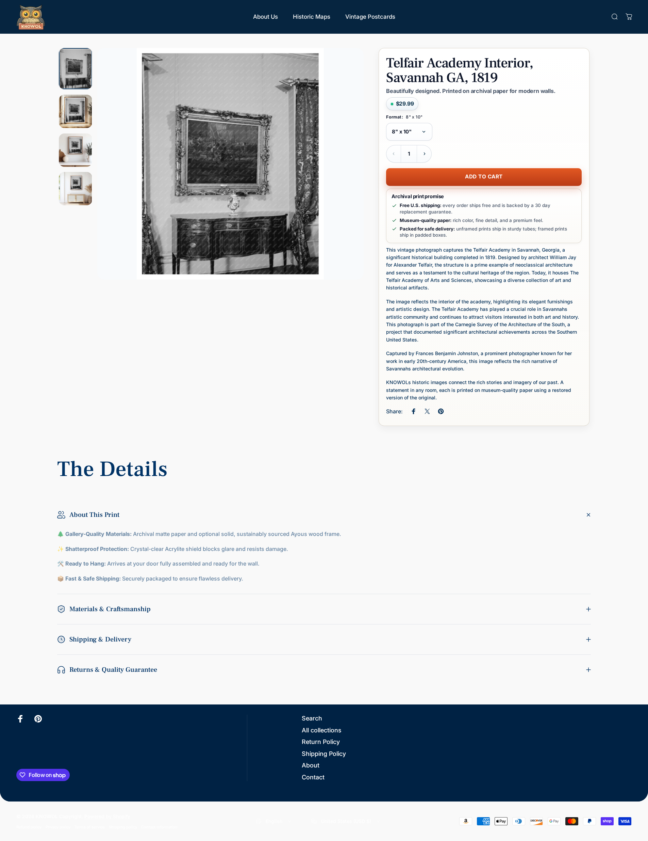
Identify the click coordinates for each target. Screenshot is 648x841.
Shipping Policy (324, 753)
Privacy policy (58, 827)
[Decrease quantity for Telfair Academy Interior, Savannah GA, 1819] (393, 153)
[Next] (345, 180)
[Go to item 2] (75, 111)
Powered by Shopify (107, 816)
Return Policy (321, 741)
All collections (322, 730)
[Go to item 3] (75, 150)
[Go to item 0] (75, 68)
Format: (404, 117)
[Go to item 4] (75, 188)
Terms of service (89, 827)
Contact (313, 777)
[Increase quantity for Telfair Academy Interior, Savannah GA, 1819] (424, 153)
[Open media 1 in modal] (230, 164)
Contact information (159, 827)
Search (312, 718)
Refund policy (28, 827)
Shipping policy (123, 827)
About (310, 765)
